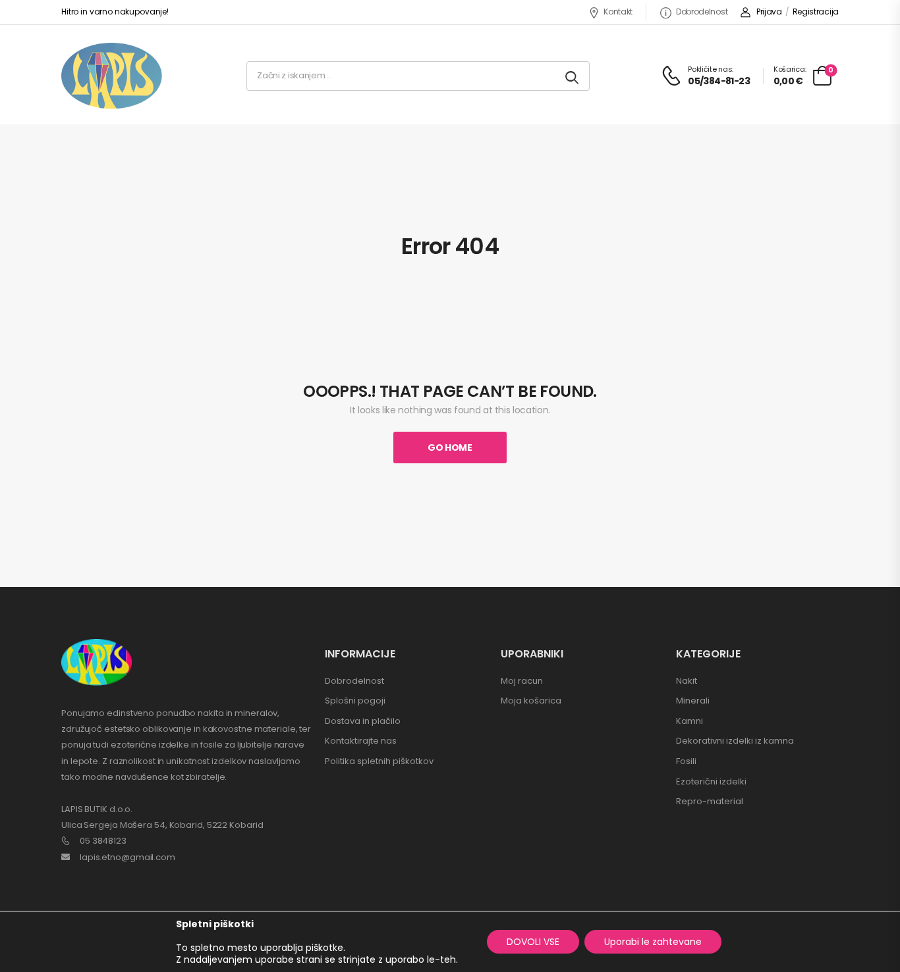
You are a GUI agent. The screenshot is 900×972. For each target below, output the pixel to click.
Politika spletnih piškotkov (379, 761)
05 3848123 (103, 840)
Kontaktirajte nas (361, 740)
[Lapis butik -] (111, 76)
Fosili (686, 761)
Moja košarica (531, 700)
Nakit (686, 681)
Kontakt (618, 11)
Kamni (689, 721)
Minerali (693, 700)
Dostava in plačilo (363, 721)
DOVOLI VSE (533, 941)
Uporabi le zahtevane (653, 941)
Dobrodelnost (701, 11)
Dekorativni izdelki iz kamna (735, 740)
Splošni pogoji (355, 700)
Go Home (450, 447)
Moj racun (522, 681)
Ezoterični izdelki (711, 781)
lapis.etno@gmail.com (127, 857)
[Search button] (572, 76)
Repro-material (709, 801)
